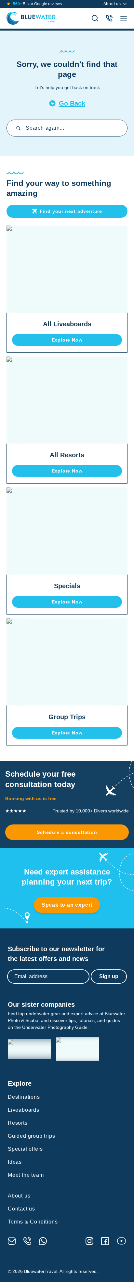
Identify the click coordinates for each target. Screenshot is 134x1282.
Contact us (21, 1208)
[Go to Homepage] (31, 18)
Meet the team (26, 1175)
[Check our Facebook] (105, 1241)
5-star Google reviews (37, 4)
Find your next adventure (71, 211)
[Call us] (27, 1241)
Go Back (72, 103)
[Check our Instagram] (89, 1241)
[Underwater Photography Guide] (77, 1049)
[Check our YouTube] (121, 1241)
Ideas (15, 1162)
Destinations (24, 1097)
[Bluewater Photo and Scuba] (29, 1049)
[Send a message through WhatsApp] (43, 1241)
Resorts (18, 1123)
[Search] (94, 18)
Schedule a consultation (67, 832)
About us (112, 4)
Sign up (108, 976)
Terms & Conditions (33, 1221)
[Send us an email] (12, 1241)
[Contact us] (109, 18)
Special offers (25, 1149)
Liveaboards (23, 1110)
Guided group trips (31, 1136)
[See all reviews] (8, 4)
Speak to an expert (67, 905)
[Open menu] (123, 18)
